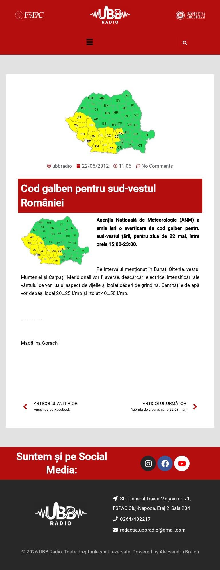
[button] (89, 42)
